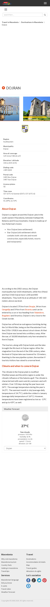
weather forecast (11, 409)
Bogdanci (6, 315)
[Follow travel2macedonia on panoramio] (28, 588)
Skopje (32, 306)
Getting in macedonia (9, 568)
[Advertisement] (25, 56)
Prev (3, 109)
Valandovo (39, 312)
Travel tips (5, 571)
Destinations (31, 559)
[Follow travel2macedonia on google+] (34, 582)
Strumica (29, 309)
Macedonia (7, 554)
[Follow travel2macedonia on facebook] (28, 582)
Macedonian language (10, 580)
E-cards (4, 586)
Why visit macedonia (9, 559)
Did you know (6, 583)
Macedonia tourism (8, 562)
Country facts (6, 565)
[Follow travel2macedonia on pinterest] (44, 582)
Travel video (6, 589)
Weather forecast (8, 592)
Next (47, 109)
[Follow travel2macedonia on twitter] (39, 582)
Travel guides (31, 568)
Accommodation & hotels (36, 562)
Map (28, 565)
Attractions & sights (33, 571)
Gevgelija (6, 309)
